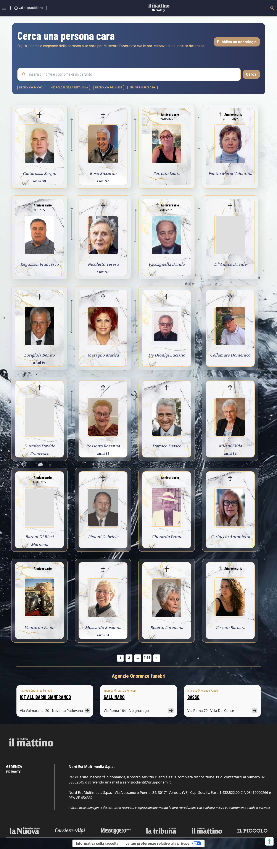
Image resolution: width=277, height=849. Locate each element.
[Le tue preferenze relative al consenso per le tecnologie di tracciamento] (269, 841)
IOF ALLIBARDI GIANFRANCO (45, 697)
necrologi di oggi (31, 87)
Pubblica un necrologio (236, 41)
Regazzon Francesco (39, 264)
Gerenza (14, 766)
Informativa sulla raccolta (97, 843)
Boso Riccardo (103, 173)
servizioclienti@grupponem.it (147, 782)
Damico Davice (166, 445)
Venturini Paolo (39, 627)
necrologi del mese (108, 87)
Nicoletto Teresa (103, 264)
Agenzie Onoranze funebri (139, 676)
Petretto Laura (166, 173)
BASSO (193, 697)
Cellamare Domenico (230, 355)
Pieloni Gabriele (103, 536)
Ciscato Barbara (230, 627)
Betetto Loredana (166, 627)
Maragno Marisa (103, 355)
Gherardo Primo (166, 536)
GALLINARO (114, 697)
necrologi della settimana (69, 87)
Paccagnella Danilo (166, 264)
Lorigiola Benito (39, 355)
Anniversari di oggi (142, 87)
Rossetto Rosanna (103, 445)
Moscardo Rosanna (103, 627)
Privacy (13, 771)
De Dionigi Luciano (166, 355)
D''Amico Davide (230, 264)
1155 (147, 657)
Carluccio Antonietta (230, 536)
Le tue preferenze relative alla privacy (158, 843)
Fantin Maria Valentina (230, 173)
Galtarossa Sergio (39, 173)
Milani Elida (230, 445)
